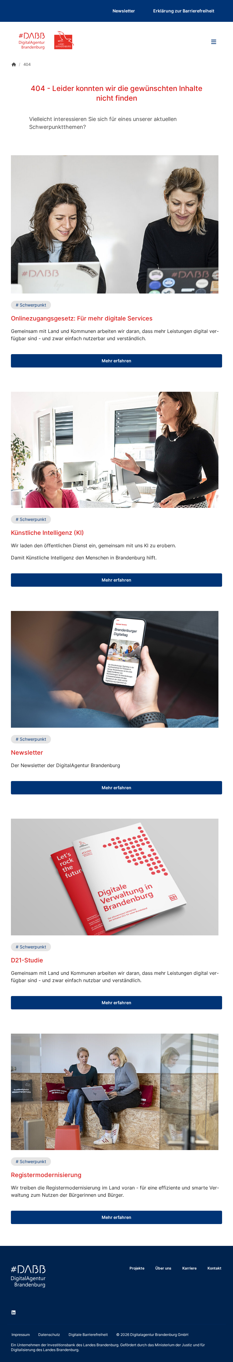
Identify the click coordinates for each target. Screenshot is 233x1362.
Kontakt (214, 1268)
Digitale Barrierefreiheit (88, 1334)
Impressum (21, 1334)
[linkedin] (14, 1313)
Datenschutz (49, 1334)
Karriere (189, 1268)
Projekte (137, 1268)
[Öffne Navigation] (213, 41)
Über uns (163, 1268)
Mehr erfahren (116, 360)
